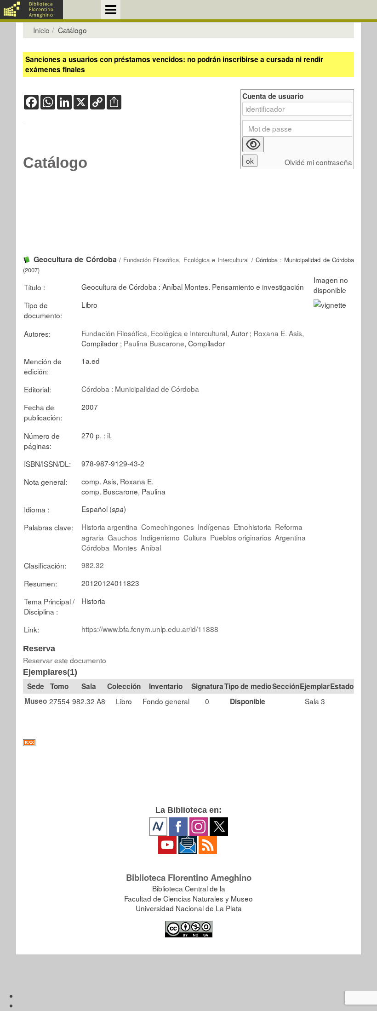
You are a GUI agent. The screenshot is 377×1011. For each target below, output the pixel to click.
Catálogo (55, 163)
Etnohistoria (252, 527)
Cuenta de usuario (272, 96)
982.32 (92, 565)
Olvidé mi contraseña (318, 162)
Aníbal (151, 547)
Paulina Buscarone (154, 343)
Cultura (194, 537)
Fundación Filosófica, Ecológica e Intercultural (186, 259)
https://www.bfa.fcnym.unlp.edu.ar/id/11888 (149, 629)
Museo (35, 701)
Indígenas (214, 527)
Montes (125, 547)
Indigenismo (160, 537)
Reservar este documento (64, 660)
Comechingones (167, 527)
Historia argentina (109, 527)
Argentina (290, 537)
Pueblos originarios (240, 537)
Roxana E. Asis (277, 333)
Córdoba (95, 547)
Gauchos (122, 537)
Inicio (41, 30)
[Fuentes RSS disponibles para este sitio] (188, 742)
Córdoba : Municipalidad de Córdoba (140, 389)
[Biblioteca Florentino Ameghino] (31, 9)
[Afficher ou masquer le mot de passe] (253, 144)
